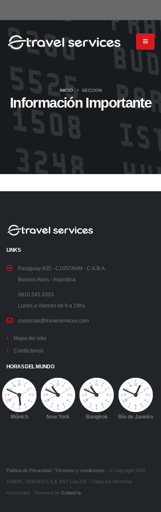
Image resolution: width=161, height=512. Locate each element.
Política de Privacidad (28, 470)
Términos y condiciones (80, 470)
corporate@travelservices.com (53, 320)
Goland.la (71, 492)
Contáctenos (28, 350)
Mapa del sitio (30, 338)
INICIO (66, 90)
